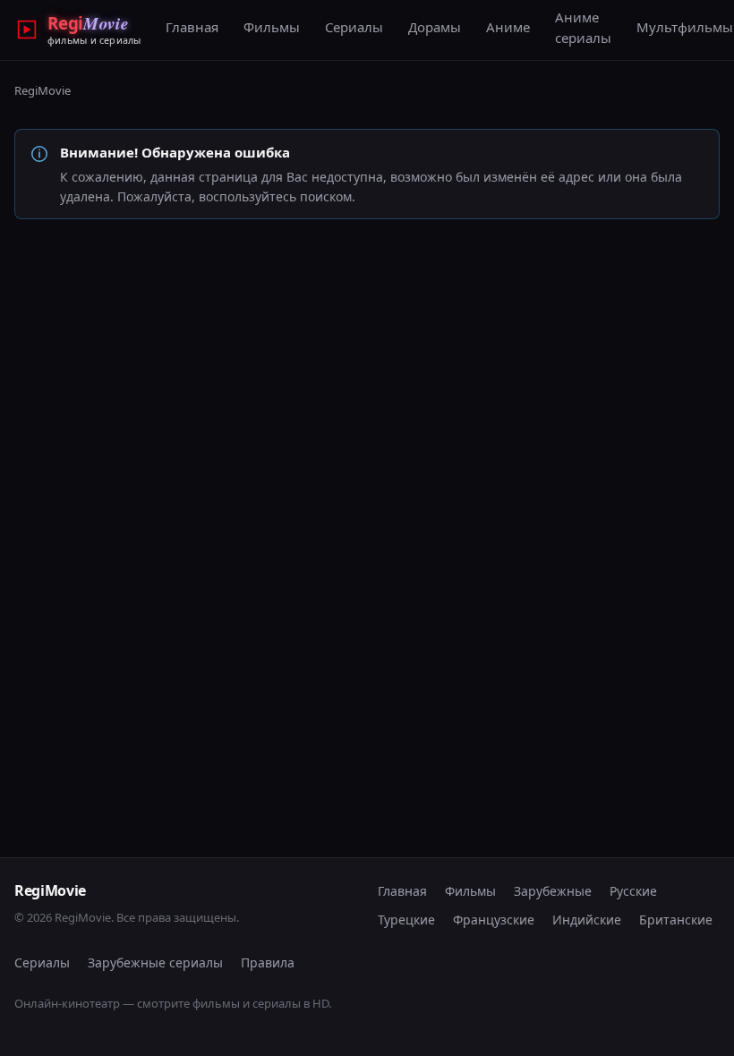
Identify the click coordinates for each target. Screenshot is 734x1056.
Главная (192, 27)
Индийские (586, 919)
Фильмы (271, 27)
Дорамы (434, 27)
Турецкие (406, 919)
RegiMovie (42, 90)
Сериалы (354, 27)
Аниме (508, 27)
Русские (633, 890)
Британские (676, 919)
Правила (267, 962)
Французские (493, 919)
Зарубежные (553, 890)
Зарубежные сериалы (155, 962)
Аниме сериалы (583, 27)
